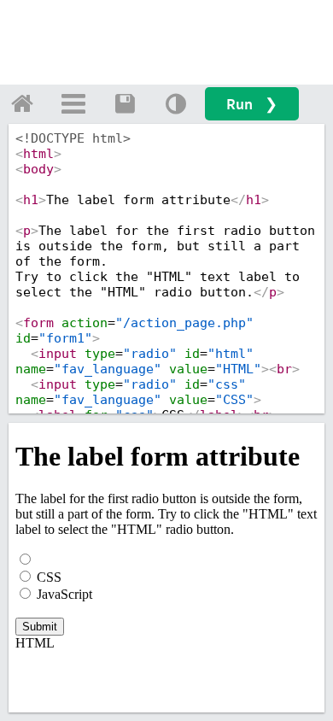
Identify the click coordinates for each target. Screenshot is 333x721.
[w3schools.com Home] (22, 103)
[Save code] (124, 103)
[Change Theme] (176, 103)
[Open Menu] (73, 103)
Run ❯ (252, 104)
